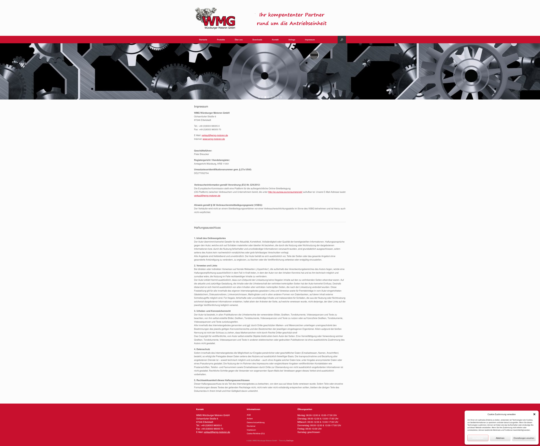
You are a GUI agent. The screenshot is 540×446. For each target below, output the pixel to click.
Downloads (257, 39)
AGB (249, 415)
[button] (534, 414)
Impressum (310, 39)
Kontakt (275, 39)
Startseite (203, 39)
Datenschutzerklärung (256, 422)
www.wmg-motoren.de (214, 139)
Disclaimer (251, 426)
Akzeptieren (477, 437)
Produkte (221, 39)
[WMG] (261, 18)
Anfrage (291, 39)
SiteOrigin (289, 440)
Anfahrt (250, 418)
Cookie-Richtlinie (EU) (256, 433)
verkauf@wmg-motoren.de (215, 135)
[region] (270, 71)
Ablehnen (500, 437)
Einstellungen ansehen (524, 437)
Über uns (239, 39)
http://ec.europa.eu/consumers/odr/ (285, 191)
